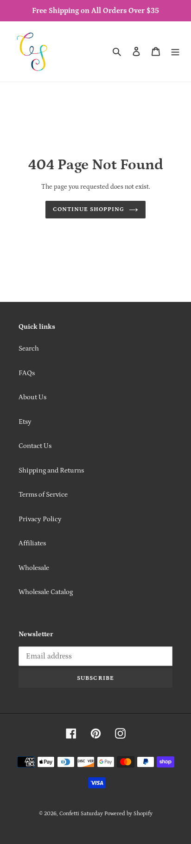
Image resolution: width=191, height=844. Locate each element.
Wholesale (34, 568)
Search (29, 348)
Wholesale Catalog (46, 592)
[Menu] (175, 52)
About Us (32, 397)
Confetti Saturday (81, 814)
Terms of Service (43, 495)
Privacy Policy (40, 519)
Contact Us (35, 446)
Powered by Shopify (128, 814)
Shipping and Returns (51, 470)
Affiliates (32, 543)
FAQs (27, 373)
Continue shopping (89, 209)
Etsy (25, 422)
